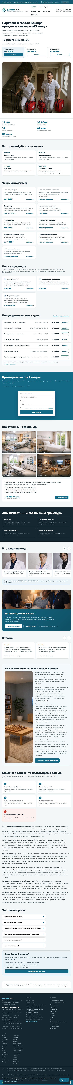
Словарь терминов (50, 1075)
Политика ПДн (6, 1075)
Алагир (4, 1061)
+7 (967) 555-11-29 (63, 10)
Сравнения (59, 1075)
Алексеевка (16, 1053)
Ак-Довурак (5, 1060)
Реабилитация (54, 1009)
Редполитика (40, 1075)
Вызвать (13, 54)
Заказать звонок (31, 626)
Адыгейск (4, 1052)
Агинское (4, 1047)
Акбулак (4, 1058)
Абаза (3, 1035)
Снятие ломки (30, 1002)
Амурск (15, 1063)
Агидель (4, 1045)
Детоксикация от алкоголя (34, 1019)
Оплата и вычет (54, 1024)
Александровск (17, 1047)
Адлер (4, 1050)
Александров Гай (18, 1045)
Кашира (65, 2)
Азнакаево (5, 1054)
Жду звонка (36, 412)
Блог (39, 11)
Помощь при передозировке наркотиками (34, 1009)
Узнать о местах (62, 497)
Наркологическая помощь (57, 1002)
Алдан (15, 1039)
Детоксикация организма (33, 1014)
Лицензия (66, 1075)
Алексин (15, 1055)
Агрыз (4, 1048)
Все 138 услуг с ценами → (62, 316)
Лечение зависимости (56, 1000)
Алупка (15, 1057)
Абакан (4, 1037)
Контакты (34, 14)
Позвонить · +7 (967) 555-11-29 (47, 760)
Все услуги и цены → (32, 1021)
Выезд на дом (54, 1005)
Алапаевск (16, 1035)
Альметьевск (16, 1061)
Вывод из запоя (30, 1000)
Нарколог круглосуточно (33, 1007)
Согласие (19, 1075)
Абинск (4, 1041)
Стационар (53, 1011)
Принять (64, 1080)
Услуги (34, 6)
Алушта (15, 1059)
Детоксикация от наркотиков (35, 1017)
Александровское (18, 1048)
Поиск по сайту (54, 1026)
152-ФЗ (51, 408)
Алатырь (15, 1037)
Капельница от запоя (32, 1012)
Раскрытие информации (29, 1075)
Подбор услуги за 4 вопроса (58, 1022)
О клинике (46, 11)
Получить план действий (36, 971)
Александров (17, 1043)
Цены (40, 7)
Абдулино (5, 1039)
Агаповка (4, 1043)
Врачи (46, 7)
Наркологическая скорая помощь (36, 1005)
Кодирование (54, 1007)
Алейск (15, 1041)
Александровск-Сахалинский (17, 1051)
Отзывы (33, 11)
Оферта (13, 1075)
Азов (3, 1056)
